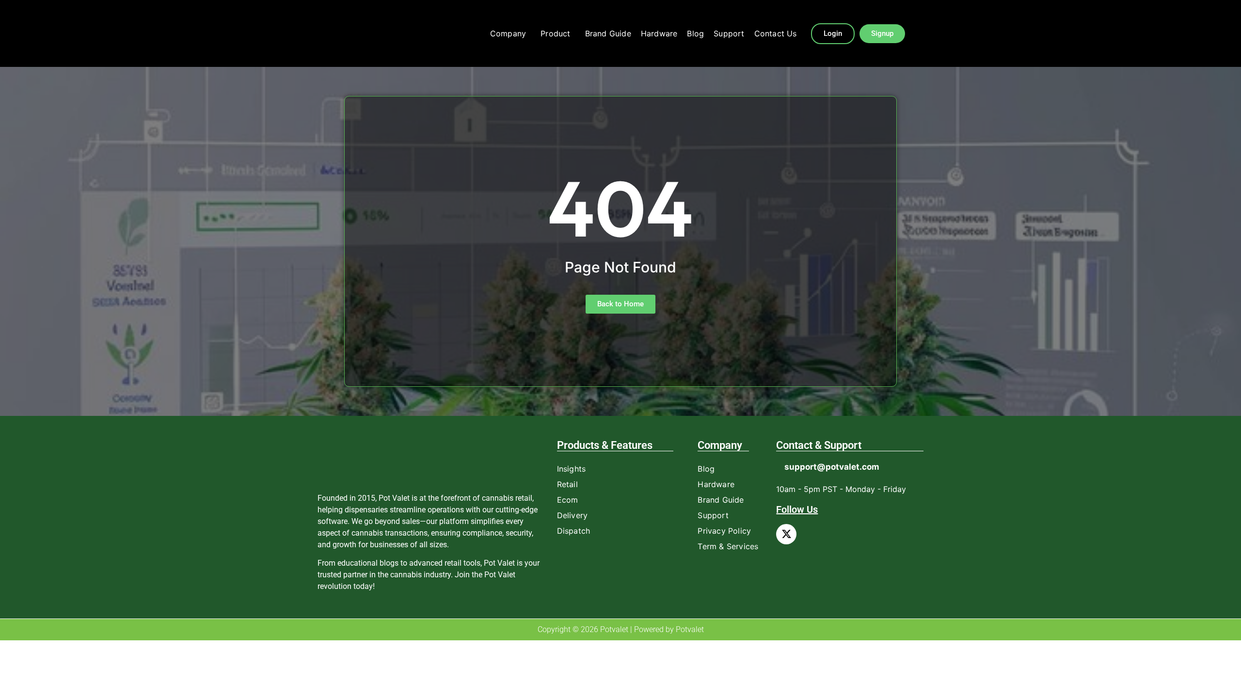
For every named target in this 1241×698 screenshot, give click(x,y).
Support (729, 33)
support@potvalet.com (831, 467)
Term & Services (728, 546)
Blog (695, 33)
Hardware (659, 33)
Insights (571, 469)
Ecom (567, 500)
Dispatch (573, 531)
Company (508, 33)
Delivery (572, 515)
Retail (567, 484)
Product (555, 33)
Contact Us (775, 33)
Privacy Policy (724, 531)
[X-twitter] (786, 534)
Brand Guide (608, 33)
